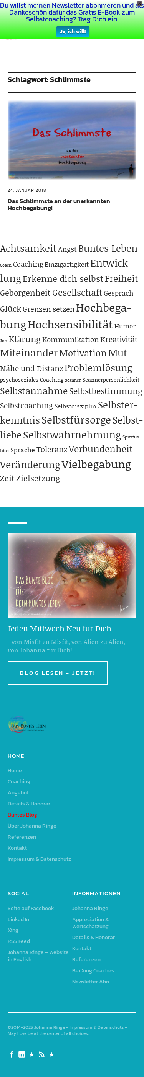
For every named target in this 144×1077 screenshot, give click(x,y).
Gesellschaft (77, 292)
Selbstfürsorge (76, 419)
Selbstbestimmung (105, 391)
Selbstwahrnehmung (72, 434)
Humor (125, 325)
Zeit (7, 478)
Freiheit (121, 278)
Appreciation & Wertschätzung (90, 923)
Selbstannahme (34, 390)
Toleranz (51, 449)
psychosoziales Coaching (31, 379)
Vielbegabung (96, 464)
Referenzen (22, 837)
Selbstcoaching (26, 405)
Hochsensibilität (70, 324)
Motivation (83, 352)
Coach (6, 265)
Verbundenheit (101, 448)
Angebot (18, 793)
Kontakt (17, 848)
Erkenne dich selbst (63, 278)
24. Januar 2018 (27, 190)
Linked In (18, 919)
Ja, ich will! (73, 31)
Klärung (25, 339)
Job (3, 340)
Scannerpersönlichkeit (111, 379)
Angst (67, 249)
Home (15, 771)
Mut (117, 352)
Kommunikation (70, 339)
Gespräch (119, 293)
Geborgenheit (25, 292)
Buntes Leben (107, 248)
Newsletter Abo (90, 982)
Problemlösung (98, 367)
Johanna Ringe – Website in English (38, 956)
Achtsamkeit (28, 248)
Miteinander (29, 352)
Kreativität (118, 339)
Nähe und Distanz (31, 368)
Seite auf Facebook (31, 908)
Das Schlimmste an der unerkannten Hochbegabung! (59, 204)
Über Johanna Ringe (32, 826)
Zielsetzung (38, 478)
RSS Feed (19, 941)
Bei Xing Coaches (93, 971)
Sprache (22, 449)
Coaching (28, 264)
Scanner (73, 380)
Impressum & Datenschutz (39, 859)
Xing (13, 930)
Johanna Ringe (90, 908)
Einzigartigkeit (67, 263)
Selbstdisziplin (75, 405)
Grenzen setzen (48, 309)
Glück (10, 308)
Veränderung (30, 464)
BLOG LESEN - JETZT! (58, 672)
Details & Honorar (29, 804)
